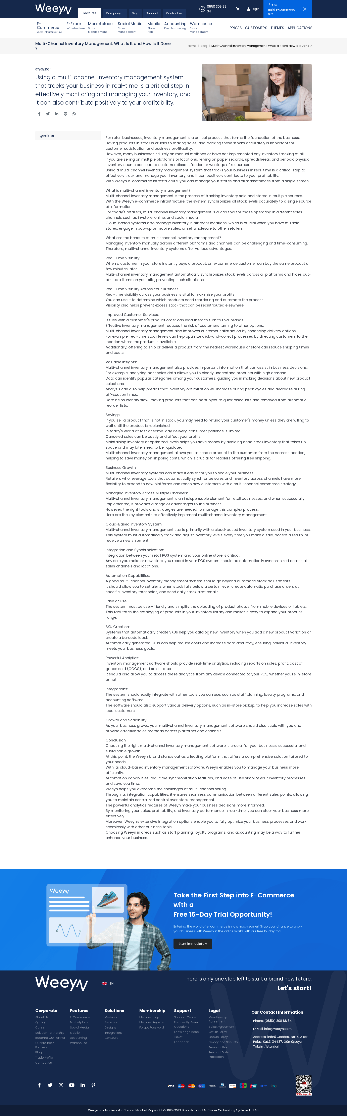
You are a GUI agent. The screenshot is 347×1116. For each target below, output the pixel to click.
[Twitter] (50, 1085)
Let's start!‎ (294, 988)
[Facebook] (39, 1085)
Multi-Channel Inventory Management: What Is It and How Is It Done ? (261, 46)
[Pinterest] (93, 1085)
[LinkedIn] (82, 1085)
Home (192, 46)
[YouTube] (72, 1085)
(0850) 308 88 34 (278, 1020)
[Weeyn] (56, 9)
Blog (204, 46)
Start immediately (193, 943)
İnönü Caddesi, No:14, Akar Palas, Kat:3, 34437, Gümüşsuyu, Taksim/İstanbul (280, 1042)
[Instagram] (61, 1085)
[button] (115, 13)
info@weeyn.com (278, 1028)
